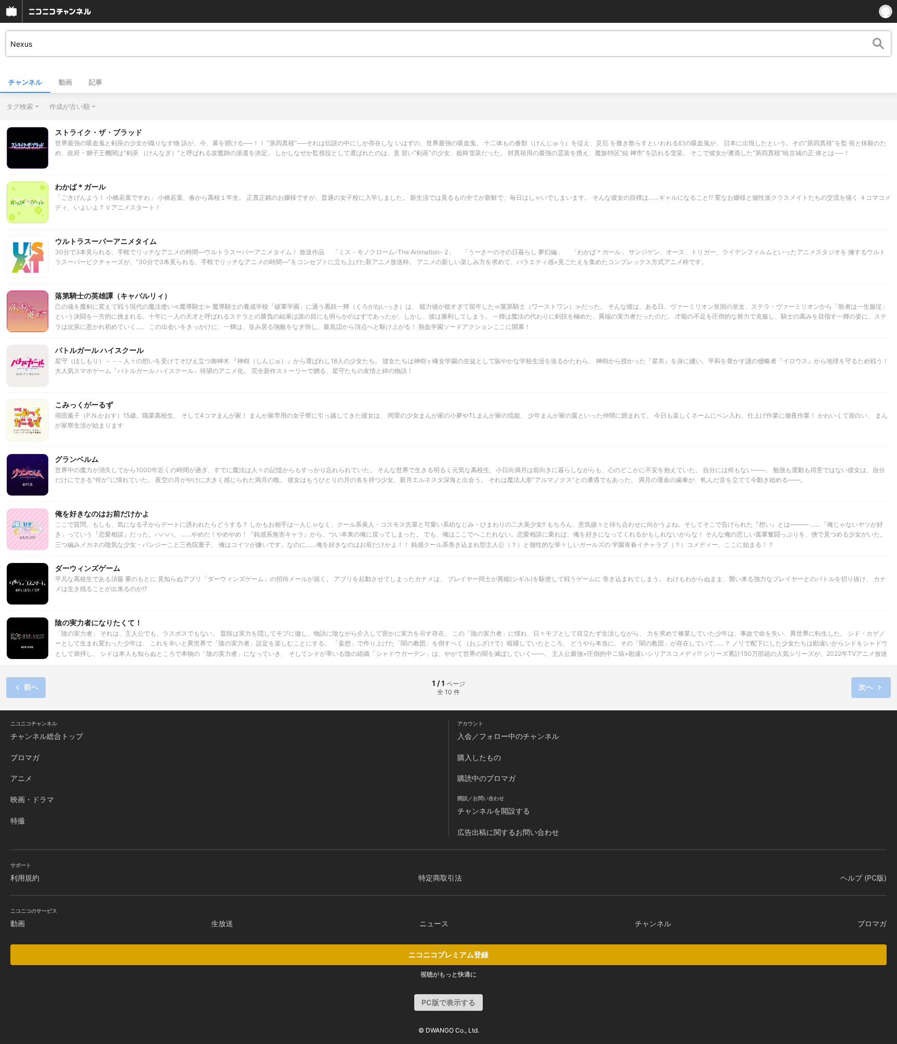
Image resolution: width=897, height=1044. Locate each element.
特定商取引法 (440, 877)
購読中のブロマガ (486, 778)
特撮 (17, 820)
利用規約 (24, 877)
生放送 (222, 923)
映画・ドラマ (32, 799)
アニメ (21, 778)
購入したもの (479, 757)
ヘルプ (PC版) (863, 877)
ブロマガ (24, 757)
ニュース (433, 923)
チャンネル (25, 82)
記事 (95, 82)
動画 (65, 82)
